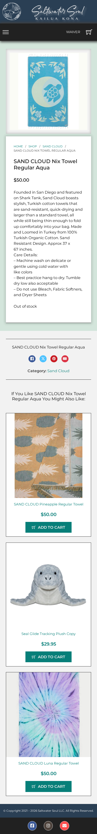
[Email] (65, 358)
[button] (81, 59)
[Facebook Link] (32, 825)
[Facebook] (32, 358)
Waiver (73, 32)
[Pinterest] (53, 358)
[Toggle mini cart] (89, 32)
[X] (43, 358)
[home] (12, 11)
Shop (32, 146)
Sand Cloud (53, 146)
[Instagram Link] (48, 825)
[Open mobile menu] (6, 32)
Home (18, 146)
